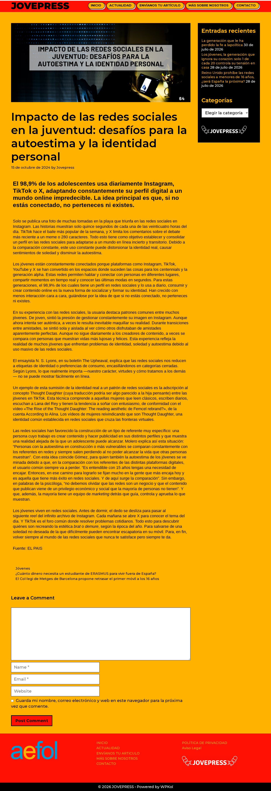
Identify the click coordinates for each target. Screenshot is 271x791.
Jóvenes (22, 568)
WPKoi (166, 787)
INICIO (96, 5)
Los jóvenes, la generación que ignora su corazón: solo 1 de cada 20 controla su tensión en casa (228, 61)
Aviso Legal (191, 748)
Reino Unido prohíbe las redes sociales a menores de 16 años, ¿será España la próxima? (227, 77)
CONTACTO (246, 5)
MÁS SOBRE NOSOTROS (208, 5)
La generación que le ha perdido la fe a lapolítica (222, 43)
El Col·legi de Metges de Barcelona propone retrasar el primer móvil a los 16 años (87, 579)
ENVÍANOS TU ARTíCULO (160, 5)
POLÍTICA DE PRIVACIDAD (204, 743)
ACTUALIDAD (120, 5)
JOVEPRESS (40, 5)
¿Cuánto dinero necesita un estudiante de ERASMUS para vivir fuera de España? (85, 573)
